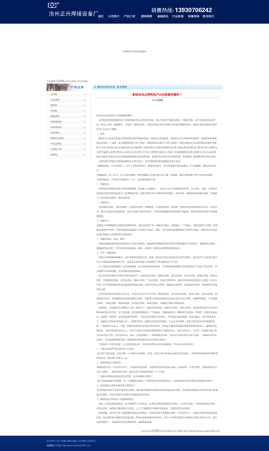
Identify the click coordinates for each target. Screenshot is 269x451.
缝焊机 (54, 105)
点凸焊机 (55, 99)
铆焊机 (54, 154)
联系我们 (91, 441)
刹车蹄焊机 (56, 127)
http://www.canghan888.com (206, 431)
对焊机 (54, 110)
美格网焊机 (56, 121)
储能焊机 (55, 116)
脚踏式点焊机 (57, 138)
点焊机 (60, 81)
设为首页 (51, 441)
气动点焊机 (56, 143)
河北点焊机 (82, 81)
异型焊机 (55, 132)
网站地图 (72, 441)
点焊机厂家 (56, 149)
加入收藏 (61, 441)
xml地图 (82, 441)
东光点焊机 (70, 81)
